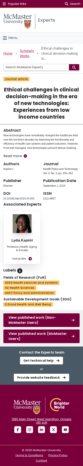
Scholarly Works (27, 53)
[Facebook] (17, 429)
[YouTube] (65, 429)
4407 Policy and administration (29, 293)
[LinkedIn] (41, 429)
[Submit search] (74, 67)
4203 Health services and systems (31, 282)
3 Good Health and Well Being (28, 304)
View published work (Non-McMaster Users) (32, 320)
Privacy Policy (58, 455)
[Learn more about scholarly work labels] (19, 270)
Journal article (16, 79)
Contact (41, 461)
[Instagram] (29, 429)
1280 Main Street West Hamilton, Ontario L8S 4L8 (42, 421)
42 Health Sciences (19, 288)
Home (8, 53)
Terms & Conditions (29, 455)
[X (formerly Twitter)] (53, 429)
